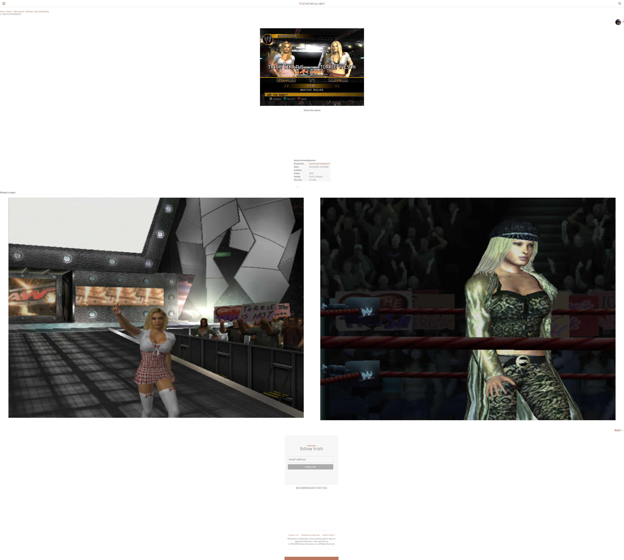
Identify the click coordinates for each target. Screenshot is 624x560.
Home (2, 12)
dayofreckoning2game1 (319, 164)
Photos (9, 12)
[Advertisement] (312, 135)
